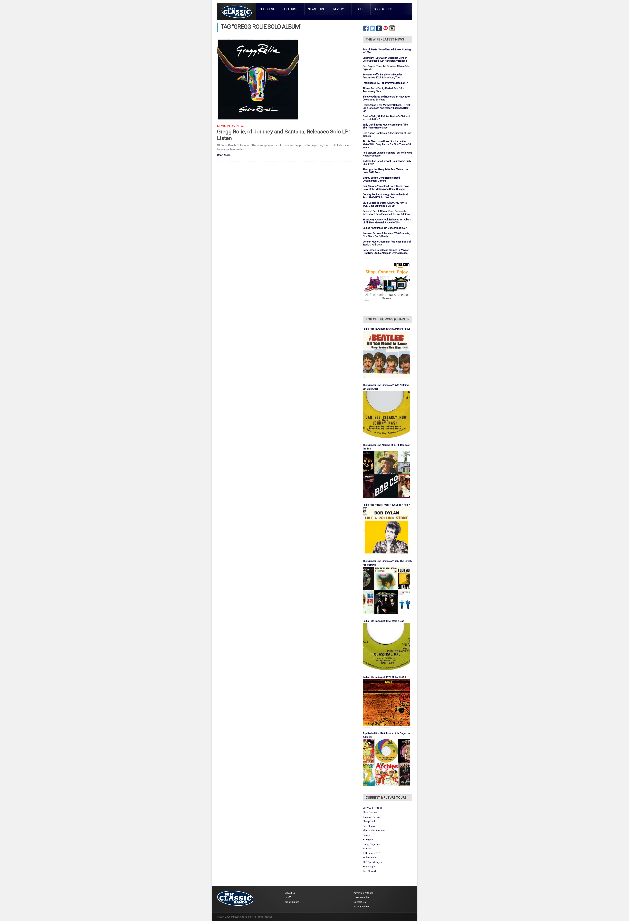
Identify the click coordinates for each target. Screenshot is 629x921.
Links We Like (361, 897)
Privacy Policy (361, 906)
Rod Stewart (369, 871)
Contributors (292, 902)
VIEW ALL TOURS (372, 808)
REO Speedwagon (372, 862)
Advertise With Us (363, 893)
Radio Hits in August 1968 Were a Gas (383, 621)
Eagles (366, 835)
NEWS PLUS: (226, 126)
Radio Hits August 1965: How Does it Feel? (386, 504)
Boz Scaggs (369, 866)
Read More (223, 155)
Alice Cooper (370, 812)
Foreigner (368, 839)
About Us (290, 893)
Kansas (367, 848)
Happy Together (371, 844)
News (240, 126)
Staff (288, 897)
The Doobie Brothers (374, 830)
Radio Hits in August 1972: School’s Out (384, 677)
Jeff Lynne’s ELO (371, 853)
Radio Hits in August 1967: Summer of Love (386, 328)
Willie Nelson (370, 857)
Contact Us (359, 902)
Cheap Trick (369, 821)
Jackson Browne (372, 817)
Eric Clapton (369, 826)
